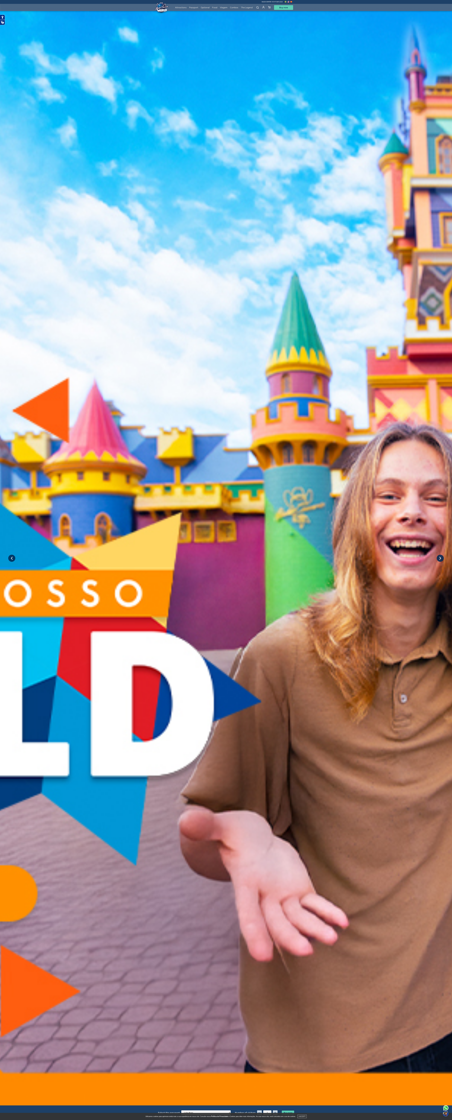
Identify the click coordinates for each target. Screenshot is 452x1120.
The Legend (247, 7)
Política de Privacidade (219, 1116)
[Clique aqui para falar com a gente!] (445, 1108)
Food (214, 7)
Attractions (181, 7)
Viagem (223, 7)
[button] (11, 558)
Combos (234, 7)
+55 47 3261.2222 (277, 2)
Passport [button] (193, 7)
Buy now (283, 7)
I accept (302, 1116)
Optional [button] (205, 7)
